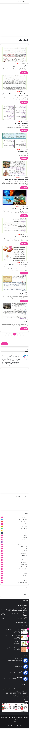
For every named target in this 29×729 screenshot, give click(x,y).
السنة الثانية (7, 691)
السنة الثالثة (13, 691)
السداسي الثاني (24, 562)
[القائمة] (1, 2)
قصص (26, 557)
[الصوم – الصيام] (14, 283)
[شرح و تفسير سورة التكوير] (14, 112)
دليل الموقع (14, 721)
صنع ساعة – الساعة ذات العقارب (13, 647)
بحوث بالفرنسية (24, 541)
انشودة (14, 693)
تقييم (11, 693)
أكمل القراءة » (24, 72)
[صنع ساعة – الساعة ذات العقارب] (24, 649)
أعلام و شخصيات (24, 566)
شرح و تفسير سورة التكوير (20, 123)
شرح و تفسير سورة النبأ (21, 236)
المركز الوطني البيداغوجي (22, 568)
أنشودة (11, 688)
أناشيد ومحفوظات (23, 546)
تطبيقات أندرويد (24, 564)
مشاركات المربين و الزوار (22, 544)
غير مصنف (25, 537)
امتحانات (25, 530)
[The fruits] (24, 643)
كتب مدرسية (24, 548)
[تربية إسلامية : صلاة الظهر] (14, 54)
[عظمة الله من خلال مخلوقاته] (14, 197)
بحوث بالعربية (24, 517)
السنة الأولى (25, 691)
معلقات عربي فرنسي (23, 519)
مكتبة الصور (24, 550)
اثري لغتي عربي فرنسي (22, 539)
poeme (23, 688)
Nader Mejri (19, 671)
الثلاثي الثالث (6, 688)
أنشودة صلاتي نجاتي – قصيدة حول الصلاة (16, 264)
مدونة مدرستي (24, 591)
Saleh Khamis (19, 677)
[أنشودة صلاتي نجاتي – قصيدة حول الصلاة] (14, 253)
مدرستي (20, 695)
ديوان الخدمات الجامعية (22, 559)
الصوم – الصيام (24, 294)
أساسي (25, 535)
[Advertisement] (14, 19)
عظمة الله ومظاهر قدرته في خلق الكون (16, 179)
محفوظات (25, 695)
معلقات (16, 695)
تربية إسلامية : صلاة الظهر (20, 65)
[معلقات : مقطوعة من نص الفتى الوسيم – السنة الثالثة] (24, 631)
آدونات (26, 523)
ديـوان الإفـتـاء (24, 575)
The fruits (18, 641)
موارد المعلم (24, 526)
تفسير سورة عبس (23, 151)
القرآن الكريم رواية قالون (22, 582)
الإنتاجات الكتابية (24, 528)
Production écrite (17, 688)
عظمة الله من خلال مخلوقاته (20, 208)
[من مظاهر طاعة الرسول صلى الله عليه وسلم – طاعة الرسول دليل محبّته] (14, 82)
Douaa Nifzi (19, 665)
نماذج (12, 695)
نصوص (25, 573)
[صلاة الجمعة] (14, 311)
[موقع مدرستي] (22, 2)
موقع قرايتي (24, 594)
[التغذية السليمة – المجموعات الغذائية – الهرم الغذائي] (24, 637)
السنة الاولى (19, 691)
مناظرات (25, 571)
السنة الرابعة (25, 693)
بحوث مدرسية (24, 555)
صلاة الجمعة (24, 322)
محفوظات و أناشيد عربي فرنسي (20, 521)
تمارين (26, 532)
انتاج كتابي (19, 693)
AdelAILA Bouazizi (18, 658)
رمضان (25, 580)
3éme (26, 688)
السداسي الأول (24, 553)
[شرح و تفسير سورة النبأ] (14, 225)
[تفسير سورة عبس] (14, 140)
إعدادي (25, 577)
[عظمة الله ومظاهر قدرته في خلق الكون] (14, 168)
